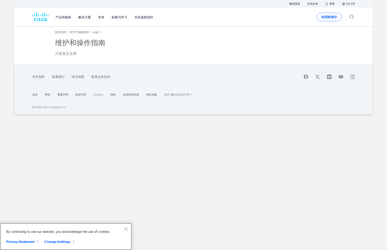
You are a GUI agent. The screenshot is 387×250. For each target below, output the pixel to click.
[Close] (126, 229)
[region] (66, 236)
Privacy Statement (20, 242)
